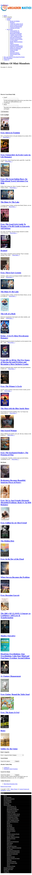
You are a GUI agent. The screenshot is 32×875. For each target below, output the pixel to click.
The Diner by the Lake (10, 292)
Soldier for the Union (9, 749)
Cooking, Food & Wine (16, 35)
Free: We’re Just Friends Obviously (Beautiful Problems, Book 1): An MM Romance (16, 502)
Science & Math (14, 50)
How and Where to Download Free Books (14, 57)
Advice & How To (14, 30)
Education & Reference (15, 37)
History (12, 43)
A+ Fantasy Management (11, 676)
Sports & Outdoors (14, 52)
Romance (12, 22)
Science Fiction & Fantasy (16, 25)
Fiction (8, 19)
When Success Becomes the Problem (15, 577)
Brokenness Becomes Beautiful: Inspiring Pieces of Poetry (13, 481)
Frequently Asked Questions (11, 769)
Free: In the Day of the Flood (12, 559)
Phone (5, 104)
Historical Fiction (11, 838)
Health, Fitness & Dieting (16, 41)
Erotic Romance (11, 829)
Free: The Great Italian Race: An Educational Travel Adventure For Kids (14, 181)
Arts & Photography (15, 32)
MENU (2, 793)
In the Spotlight (10, 827)
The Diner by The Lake (10, 202)
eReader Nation (4, 5)
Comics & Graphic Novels (16, 24)
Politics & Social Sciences (13, 852)
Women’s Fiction (11, 866)
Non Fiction (10, 29)
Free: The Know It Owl (10, 712)
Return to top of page (6, 786)
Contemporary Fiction (12, 817)
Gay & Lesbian (13, 40)
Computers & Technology (13, 815)
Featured (9, 18)
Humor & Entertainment (16, 26)
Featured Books (7, 802)
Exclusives (9, 824)
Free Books (6, 803)
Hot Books (9, 826)
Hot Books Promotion (9, 798)
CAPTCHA (7, 103)
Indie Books (10, 843)
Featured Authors (11, 831)
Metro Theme (14, 789)
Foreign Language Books (16, 39)
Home (5, 15)
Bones (3, 731)
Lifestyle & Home (14, 44)
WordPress (3, 790)
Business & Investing (12, 811)
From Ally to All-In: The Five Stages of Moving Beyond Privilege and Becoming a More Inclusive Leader (15, 362)
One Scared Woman (9, 431)
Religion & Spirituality (15, 48)
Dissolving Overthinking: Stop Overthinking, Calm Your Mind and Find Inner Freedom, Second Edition (15, 656)
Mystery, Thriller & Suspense (14, 847)
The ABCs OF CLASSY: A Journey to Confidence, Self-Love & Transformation (16, 615)
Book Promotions (8, 58)
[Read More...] (6, 137)
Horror (8, 823)
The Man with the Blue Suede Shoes (15, 408)
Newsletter (6, 870)
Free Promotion (7, 800)
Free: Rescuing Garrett (10, 595)
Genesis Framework (24, 789)
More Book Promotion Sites (10, 784)
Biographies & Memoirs (16, 33)
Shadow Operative (8, 636)
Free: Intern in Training (10, 133)
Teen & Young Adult (15, 54)
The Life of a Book (8, 314)
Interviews (9, 844)
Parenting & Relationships (16, 46)
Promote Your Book (9, 867)
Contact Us (6, 59)
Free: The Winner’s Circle (11, 386)
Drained (4, 250)
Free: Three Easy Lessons (11, 273)
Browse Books (7, 805)
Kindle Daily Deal (8, 869)
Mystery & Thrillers (15, 21)
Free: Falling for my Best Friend (14, 523)
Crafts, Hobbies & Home (16, 36)
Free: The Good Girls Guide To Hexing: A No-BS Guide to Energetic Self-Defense (15, 226)
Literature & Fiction (15, 28)
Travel (11, 55)
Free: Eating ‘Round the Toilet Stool (15, 694)
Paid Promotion (7, 797)
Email (5, 97)
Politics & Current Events (16, 47)
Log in (8, 790)
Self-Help (12, 51)
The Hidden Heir (7, 541)
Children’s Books (11, 812)
